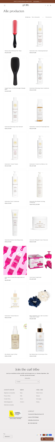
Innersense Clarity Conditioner (12, 201)
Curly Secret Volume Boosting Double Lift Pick (15, 278)
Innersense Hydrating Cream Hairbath (14, 126)
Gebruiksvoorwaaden (9, 404)
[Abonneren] (38, 381)
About (21, 398)
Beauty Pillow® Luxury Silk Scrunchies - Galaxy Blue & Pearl (39, 316)
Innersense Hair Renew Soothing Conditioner (37, 202)
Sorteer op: (28, 17)
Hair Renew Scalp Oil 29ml (11, 354)
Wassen (38, 395)
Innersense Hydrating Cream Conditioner (39, 88)
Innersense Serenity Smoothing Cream (14, 239)
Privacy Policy (7, 395)
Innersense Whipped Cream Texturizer (39, 239)
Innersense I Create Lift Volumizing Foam (39, 126)
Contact (22, 401)
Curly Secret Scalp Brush (35, 277)
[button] (4, 5)
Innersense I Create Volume (11, 164)
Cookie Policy (7, 398)
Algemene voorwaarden (9, 392)
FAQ (21, 395)
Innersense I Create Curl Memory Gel (38, 164)
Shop (21, 392)
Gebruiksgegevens (8, 401)
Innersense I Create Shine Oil (11, 315)
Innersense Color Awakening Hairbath (39, 50)
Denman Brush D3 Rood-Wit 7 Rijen (13, 50)
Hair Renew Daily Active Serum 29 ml (38, 354)
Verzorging (38, 398)
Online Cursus (39, 392)
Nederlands (7, 436)
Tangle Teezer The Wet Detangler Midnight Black (15, 89)
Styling (37, 401)
